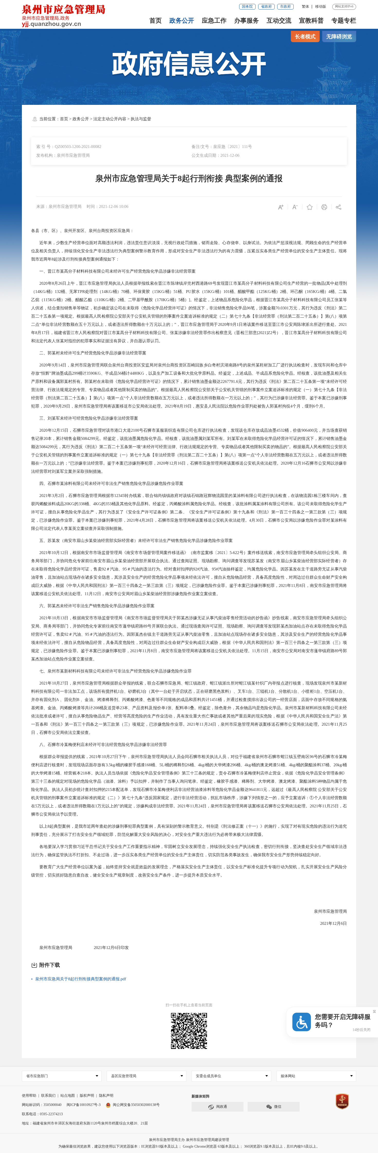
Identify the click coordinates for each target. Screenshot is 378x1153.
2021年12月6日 (329, 923)
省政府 (266, 6)
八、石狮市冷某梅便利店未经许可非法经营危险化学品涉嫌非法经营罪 (99, 744)
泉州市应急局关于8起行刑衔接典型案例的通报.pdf (80, 979)
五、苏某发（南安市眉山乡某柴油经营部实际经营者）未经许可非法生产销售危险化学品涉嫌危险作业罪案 (132, 540)
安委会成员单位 (208, 1076)
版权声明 (87, 1095)
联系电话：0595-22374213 (42, 1114)
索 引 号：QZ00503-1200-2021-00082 (68, 146)
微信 (277, 1107)
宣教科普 (311, 20)
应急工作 (214, 20)
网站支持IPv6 (344, 6)
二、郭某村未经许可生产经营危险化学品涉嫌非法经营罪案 (88, 353)
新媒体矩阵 (201, 1096)
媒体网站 (288, 1076)
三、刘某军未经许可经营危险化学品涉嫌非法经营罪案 (84, 418)
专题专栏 (343, 20)
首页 (155, 20)
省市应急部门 (37, 1076)
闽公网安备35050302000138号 (136, 1105)
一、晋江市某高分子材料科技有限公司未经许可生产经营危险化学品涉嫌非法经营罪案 (113, 271)
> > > (105, 119)
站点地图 (67, 1095)
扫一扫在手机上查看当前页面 (189, 1005)
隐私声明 (106, 1095)
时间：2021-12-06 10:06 (107, 206)
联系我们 (48, 1095)
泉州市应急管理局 (326, 911)
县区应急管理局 (123, 1076)
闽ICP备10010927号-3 (84, 1105)
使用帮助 (29, 1095)
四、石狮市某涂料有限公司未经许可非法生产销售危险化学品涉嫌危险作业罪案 (107, 483)
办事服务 (246, 20)
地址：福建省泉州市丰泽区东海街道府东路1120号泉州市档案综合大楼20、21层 (85, 1123)
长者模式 (305, 36)
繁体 (305, 6)
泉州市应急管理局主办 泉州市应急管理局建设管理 (189, 1140)
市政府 (285, 6)
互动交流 (279, 20)
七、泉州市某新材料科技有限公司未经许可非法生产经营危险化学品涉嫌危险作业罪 (111, 671)
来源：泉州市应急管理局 (59, 206)
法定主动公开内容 (109, 119)
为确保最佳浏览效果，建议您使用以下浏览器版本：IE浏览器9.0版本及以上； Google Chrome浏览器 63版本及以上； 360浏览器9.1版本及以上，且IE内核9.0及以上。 (189, 1146)
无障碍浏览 (339, 36)
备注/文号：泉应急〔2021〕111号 (222, 146)
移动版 (320, 6)
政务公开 (181, 20)
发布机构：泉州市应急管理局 (63, 155)
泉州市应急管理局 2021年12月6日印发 (80, 947)
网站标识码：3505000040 (41, 1105)
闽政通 (221, 1107)
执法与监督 (141, 119)
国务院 (247, 6)
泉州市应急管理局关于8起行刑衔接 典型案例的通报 (189, 178)
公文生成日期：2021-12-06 (215, 155)
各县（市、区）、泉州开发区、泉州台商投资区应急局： (82, 230)
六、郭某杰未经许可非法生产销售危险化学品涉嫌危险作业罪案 (93, 606)
